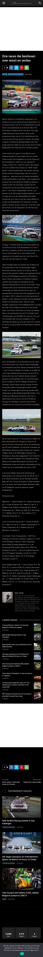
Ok (22, 954)
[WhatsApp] (26, 67)
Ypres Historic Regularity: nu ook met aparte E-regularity (17, 674)
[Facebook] (11, 67)
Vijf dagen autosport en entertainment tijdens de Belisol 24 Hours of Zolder (15, 655)
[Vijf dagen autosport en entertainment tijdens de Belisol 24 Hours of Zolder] (37, 656)
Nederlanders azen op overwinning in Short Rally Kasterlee (17, 645)
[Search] (40, 3)
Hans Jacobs (19, 593)
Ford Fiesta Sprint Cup (16, 74)
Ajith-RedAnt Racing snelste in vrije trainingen (14, 636)
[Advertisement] (21, 29)
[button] (3, 3)
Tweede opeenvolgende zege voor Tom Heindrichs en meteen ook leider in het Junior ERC (16, 685)
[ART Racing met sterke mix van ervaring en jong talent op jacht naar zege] (37, 696)
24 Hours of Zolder (9, 827)
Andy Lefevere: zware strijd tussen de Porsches (11, 783)
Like (8, 928)
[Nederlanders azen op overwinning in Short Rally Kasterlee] (37, 646)
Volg (21, 928)
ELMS (4, 899)
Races (5, 74)
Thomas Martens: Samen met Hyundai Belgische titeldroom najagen (15, 626)
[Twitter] (16, 67)
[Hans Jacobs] (7, 602)
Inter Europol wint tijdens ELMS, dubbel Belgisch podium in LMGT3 (15, 665)
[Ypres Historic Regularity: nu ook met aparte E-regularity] (37, 675)
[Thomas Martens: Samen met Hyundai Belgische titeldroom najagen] (37, 627)
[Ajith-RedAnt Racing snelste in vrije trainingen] (37, 637)
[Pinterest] (21, 67)
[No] (40, 950)
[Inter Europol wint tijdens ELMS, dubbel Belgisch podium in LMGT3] (37, 666)
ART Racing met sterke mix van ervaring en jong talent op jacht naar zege (17, 695)
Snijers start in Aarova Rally (32, 782)
